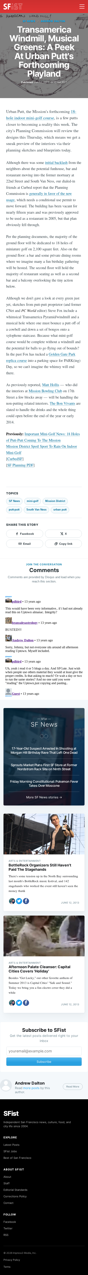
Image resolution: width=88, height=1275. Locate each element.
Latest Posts (11, 1144)
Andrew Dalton (53, 21)
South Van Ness (36, 509)
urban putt (60, 509)
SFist (11, 1113)
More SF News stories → (44, 797)
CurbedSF (14, 458)
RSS (5, 1234)
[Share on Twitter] (19, 901)
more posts (31, 1088)
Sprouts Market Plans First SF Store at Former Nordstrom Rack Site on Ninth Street (44, 767)
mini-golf (32, 501)
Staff (6, 1183)
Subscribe (44, 1062)
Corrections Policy (15, 1196)
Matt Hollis (50, 384)
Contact (8, 1202)
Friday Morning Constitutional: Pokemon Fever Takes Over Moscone (44, 783)
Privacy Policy (11, 1259)
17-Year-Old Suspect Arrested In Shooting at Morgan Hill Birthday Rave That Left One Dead (44, 750)
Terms (6, 1266)
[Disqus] (44, 645)
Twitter (7, 1228)
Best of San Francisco (17, 1157)
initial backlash (56, 162)
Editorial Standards (15, 1189)
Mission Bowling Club (45, 390)
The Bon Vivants (62, 403)
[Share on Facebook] (26, 901)
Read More (72, 1086)
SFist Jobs (10, 1151)
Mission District (55, 501)
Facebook (9, 1221)
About (7, 1176)
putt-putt (14, 509)
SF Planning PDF (20, 464)
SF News (29, 21)
